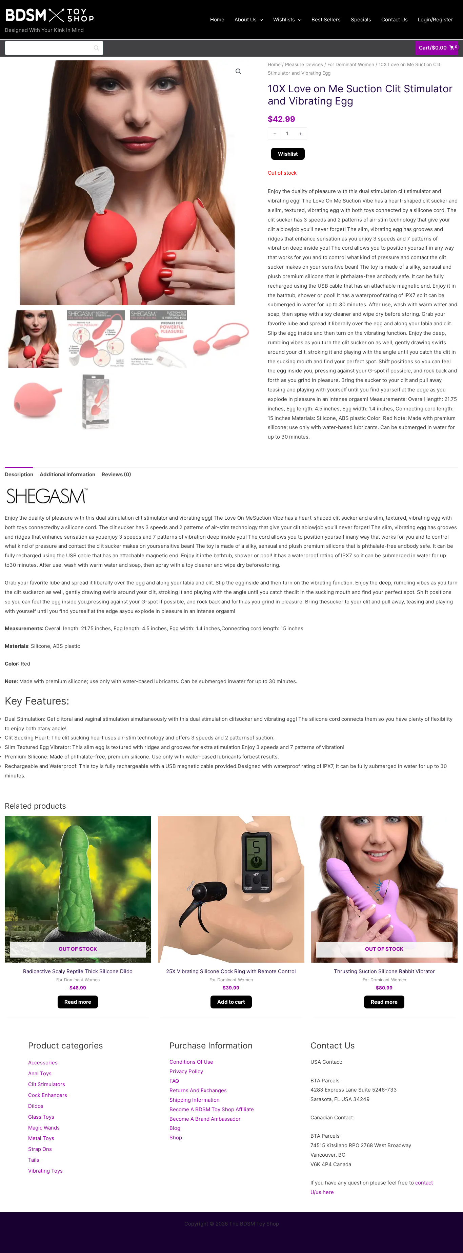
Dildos (35, 1106)
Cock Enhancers (47, 1095)
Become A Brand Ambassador (205, 1119)
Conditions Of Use (191, 1062)
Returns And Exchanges (198, 1090)
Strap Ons (40, 1149)
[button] (239, 71)
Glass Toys (41, 1117)
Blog (174, 1128)
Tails (33, 1160)
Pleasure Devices (304, 64)
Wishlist (288, 154)
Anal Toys (40, 1073)
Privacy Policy (186, 1071)
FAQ (174, 1081)
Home (274, 64)
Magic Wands (44, 1127)
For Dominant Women (350, 64)
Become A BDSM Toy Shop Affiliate (211, 1109)
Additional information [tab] (67, 474)
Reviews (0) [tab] (116, 474)
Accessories (43, 1062)
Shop (175, 1137)
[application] (260, 20)
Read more (77, 1002)
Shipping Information (194, 1100)
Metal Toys (41, 1138)
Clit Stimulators (46, 1084)
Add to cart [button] (231, 1002)
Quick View (77, 957)
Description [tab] (19, 474)
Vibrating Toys (45, 1171)
